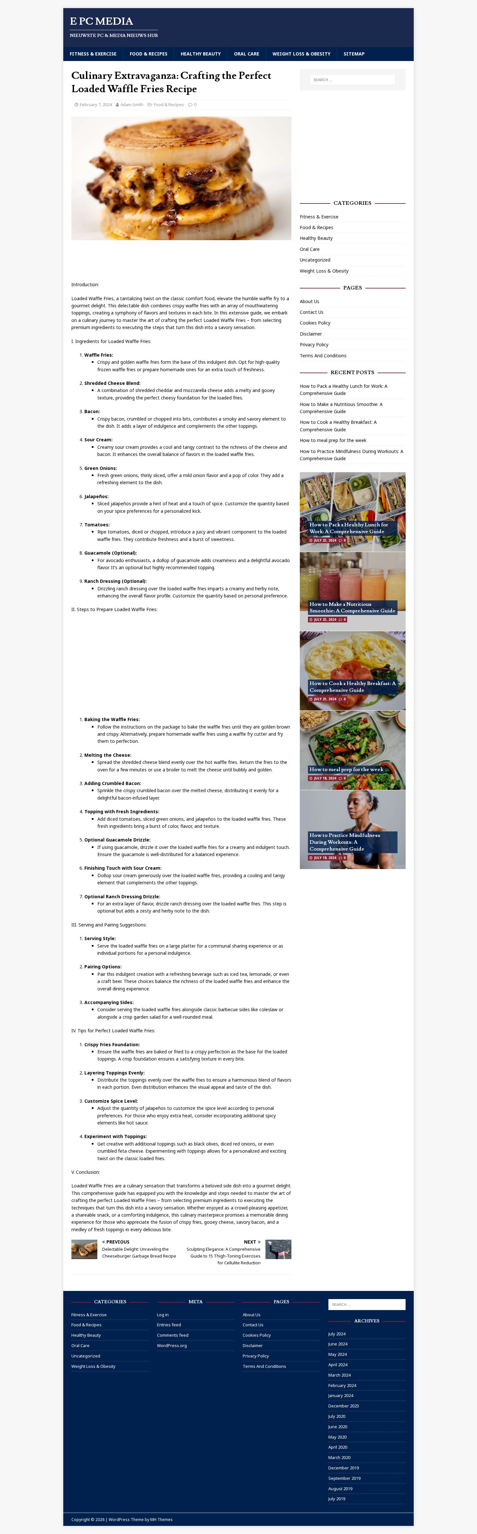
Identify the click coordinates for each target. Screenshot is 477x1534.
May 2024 (337, 1354)
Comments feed (173, 1335)
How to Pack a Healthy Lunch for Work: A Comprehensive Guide (349, 528)
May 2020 (337, 1437)
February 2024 (342, 1385)
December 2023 (343, 1406)
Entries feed (169, 1325)
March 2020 (339, 1457)
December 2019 (343, 1468)
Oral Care (246, 54)
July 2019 (336, 1499)
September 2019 (344, 1478)
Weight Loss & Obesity (301, 54)
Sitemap (354, 54)
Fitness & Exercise (93, 54)
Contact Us (312, 312)
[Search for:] (352, 79)
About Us (309, 301)
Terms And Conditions (323, 355)
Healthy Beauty (201, 54)
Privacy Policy (314, 344)
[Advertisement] (189, 261)
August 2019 (340, 1488)
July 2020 (336, 1416)
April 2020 (337, 1447)
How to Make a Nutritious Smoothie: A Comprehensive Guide (353, 607)
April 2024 (337, 1365)
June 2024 (337, 1344)
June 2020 (337, 1427)
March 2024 (339, 1375)
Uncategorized (315, 260)
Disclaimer (311, 334)
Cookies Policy (315, 323)
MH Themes (161, 1519)
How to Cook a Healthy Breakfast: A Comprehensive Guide (353, 686)
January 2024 (340, 1395)
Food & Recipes (148, 54)
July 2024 (336, 1334)
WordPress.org (172, 1345)
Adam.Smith (131, 104)
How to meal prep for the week (333, 440)
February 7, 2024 (96, 104)
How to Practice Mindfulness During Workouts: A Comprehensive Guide (345, 842)
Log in (163, 1315)
